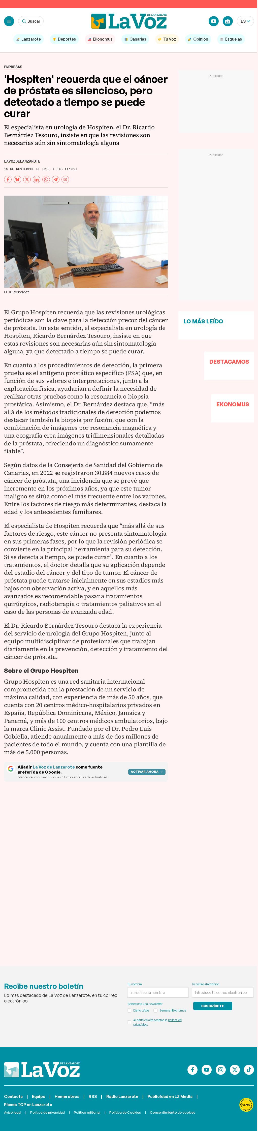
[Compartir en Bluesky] (17, 179)
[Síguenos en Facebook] (192, 1070)
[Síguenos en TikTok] (249, 1070)
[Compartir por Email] (65, 179)
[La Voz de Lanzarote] (129, 21)
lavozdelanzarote (22, 161)
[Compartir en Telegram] (55, 179)
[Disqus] (86, 867)
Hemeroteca (67, 1096)
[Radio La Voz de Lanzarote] (228, 21)
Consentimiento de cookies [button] (172, 1112)
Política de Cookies (125, 1112)
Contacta (13, 1096)
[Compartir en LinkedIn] (36, 179)
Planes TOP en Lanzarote (28, 1104)
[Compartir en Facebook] (8, 179)
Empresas (13, 67)
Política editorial (87, 1112)
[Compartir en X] (27, 179)
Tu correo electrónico (205, 984)
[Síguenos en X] (235, 1070)
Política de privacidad (47, 1112)
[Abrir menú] (9, 21)
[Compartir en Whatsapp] (46, 179)
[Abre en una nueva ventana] (246, 1104)
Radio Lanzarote (122, 1096)
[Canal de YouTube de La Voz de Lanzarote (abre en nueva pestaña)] (214, 21)
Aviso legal (12, 1112)
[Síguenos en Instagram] (221, 1070)
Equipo (38, 1096)
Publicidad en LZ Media (170, 1096)
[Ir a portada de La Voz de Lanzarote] (42, 1069)
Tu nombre (134, 984)
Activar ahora (144, 772)
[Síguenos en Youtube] (207, 1070)
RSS (93, 1096)
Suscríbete (212, 1006)
